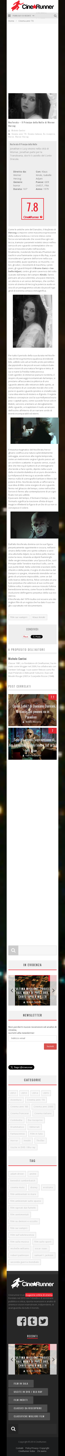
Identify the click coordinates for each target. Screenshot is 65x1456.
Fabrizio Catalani (33, 755)
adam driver (17, 1173)
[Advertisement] (32, 57)
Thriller (40, 1140)
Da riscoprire (49, 134)
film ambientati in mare (23, 1194)
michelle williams (19, 1248)
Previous (11, 990)
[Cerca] (55, 15)
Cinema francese (19, 1113)
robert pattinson (19, 1255)
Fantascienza (17, 1133)
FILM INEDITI (21, 1400)
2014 (35, 1093)
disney (34, 1187)
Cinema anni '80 (19, 1106)
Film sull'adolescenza (22, 1235)
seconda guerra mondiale (24, 1262)
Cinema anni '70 (19, 134)
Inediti (27, 1140)
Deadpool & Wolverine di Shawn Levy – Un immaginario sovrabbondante (33, 991)
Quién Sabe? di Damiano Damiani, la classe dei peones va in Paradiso (34, 711)
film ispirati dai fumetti (23, 1207)
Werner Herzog (21, 136)
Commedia (16, 1120)
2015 (46, 1093)
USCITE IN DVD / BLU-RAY (28, 1391)
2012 (13, 1093)
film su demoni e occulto (24, 1221)
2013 (24, 1093)
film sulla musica (19, 1241)
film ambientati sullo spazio (25, 1201)
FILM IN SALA (21, 1383)
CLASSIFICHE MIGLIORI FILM (29, 1416)
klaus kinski (39, 617)
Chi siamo (41, 1451)
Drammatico (17, 1127)
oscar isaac (41, 1248)
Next (53, 990)
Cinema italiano (43, 1113)
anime (33, 1173)
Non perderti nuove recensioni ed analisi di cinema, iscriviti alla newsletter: (32, 1029)
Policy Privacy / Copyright (37, 1448)
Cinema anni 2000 (43, 1106)
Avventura (16, 1099)
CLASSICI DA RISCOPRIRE (28, 1408)
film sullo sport (42, 1241)
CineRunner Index (26, 1451)
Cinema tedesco (35, 134)
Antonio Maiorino (33, 721)
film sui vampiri (19, 617)
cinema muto (17, 1187)
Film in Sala (36, 1133)
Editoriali (35, 1127)
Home (11, 21)
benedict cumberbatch (22, 1180)
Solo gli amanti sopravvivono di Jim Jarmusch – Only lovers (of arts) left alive (32, 745)
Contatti (19, 1448)
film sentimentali (19, 1214)
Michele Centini (18, 130)
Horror (11, 136)
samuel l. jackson (43, 1255)
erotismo (48, 1187)
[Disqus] (32, 811)
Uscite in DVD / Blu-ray (22, 1147)
